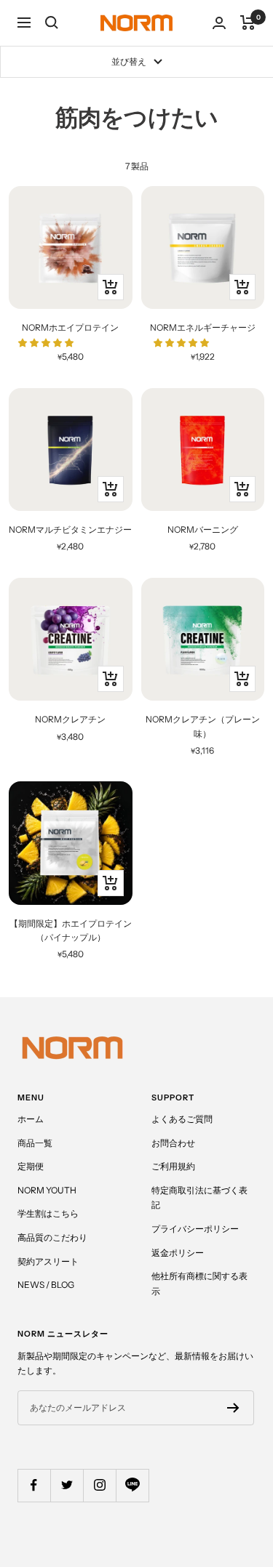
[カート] (248, 22)
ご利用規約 (173, 1166)
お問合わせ (173, 1142)
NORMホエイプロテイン (70, 327)
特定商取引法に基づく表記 (199, 1198)
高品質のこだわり (52, 1237)
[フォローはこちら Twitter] (66, 1485)
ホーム (30, 1118)
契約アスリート (48, 1261)
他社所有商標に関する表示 (199, 1283)
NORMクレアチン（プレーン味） (203, 726)
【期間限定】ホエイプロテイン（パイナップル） (70, 930)
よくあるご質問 (182, 1118)
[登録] (233, 1408)
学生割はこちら (48, 1213)
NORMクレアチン (70, 719)
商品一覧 (34, 1142)
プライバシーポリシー (195, 1228)
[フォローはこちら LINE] (132, 1485)
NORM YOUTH (46, 1190)
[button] (46, 342)
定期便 (30, 1166)
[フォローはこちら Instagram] (99, 1485)
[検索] (51, 22)
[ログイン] (219, 23)
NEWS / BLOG (45, 1284)
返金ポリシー (177, 1252)
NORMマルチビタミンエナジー (70, 529)
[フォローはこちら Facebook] (33, 1485)
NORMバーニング (202, 529)
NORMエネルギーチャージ (203, 327)
